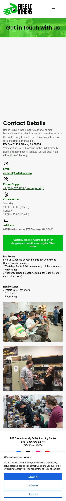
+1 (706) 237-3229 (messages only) (23, 188)
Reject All (33, 494)
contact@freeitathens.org (17, 173)
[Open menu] (53, 9)
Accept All (33, 476)
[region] (33, 476)
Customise (33, 485)
